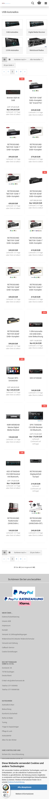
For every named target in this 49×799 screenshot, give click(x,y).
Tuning (4, 722)
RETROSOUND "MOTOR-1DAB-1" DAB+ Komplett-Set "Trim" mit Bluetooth (36, 240)
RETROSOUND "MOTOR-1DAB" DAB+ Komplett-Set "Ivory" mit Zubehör (13, 287)
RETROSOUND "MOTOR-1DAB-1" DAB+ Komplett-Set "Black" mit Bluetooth (13, 194)
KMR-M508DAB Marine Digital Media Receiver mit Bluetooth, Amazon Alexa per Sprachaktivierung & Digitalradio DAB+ (13, 427)
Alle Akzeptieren (24, 787)
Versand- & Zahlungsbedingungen (14, 634)
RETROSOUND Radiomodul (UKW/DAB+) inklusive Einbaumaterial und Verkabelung (13, 521)
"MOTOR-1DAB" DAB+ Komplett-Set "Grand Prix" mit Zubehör (35, 100)
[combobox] (20, 59)
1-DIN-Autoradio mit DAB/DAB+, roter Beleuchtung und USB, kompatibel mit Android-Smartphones (35, 334)
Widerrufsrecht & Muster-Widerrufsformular (18, 639)
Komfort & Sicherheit (9, 714)
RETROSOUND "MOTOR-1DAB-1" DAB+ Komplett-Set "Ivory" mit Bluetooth (36, 287)
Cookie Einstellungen (9, 652)
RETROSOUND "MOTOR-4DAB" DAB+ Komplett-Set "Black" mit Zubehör (35, 194)
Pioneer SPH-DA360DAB (13, 379)
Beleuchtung (6, 709)
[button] (4, 59)
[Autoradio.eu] (5, 3)
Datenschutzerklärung (16, 782)
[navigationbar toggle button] (45, 3)
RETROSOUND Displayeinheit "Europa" (36, 474)
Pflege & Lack (7, 731)
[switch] (5, 795)
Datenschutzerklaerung (10, 617)
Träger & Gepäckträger (10, 727)
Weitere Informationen (25, 794)
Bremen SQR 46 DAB (13, 99)
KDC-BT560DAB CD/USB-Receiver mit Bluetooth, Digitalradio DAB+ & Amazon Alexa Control (13, 474)
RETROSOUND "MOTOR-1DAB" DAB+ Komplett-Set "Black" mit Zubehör (35, 147)
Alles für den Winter (9, 740)
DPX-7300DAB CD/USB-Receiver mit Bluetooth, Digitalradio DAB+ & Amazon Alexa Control (36, 427)
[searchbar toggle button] (32, 3)
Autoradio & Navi (8, 705)
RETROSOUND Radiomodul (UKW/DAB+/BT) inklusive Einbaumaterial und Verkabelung (36, 521)
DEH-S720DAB (36, 378)
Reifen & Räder (7, 718)
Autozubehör (6, 736)
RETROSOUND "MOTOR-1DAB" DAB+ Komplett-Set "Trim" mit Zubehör (13, 240)
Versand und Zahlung (10, 643)
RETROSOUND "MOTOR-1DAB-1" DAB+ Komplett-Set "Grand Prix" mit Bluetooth (13, 147)
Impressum (6, 626)
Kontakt (5, 630)
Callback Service (8, 647)
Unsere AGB (6, 621)
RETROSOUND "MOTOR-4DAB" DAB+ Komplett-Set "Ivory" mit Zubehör (13, 334)
